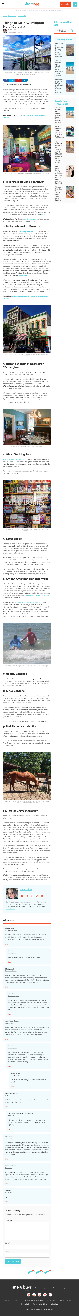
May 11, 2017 (8, 1168)
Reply (6, 944)
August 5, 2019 (9, 1023)
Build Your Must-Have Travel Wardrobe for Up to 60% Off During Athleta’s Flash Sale (59, 174)
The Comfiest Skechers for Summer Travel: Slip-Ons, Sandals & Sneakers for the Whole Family (58, 152)
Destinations (12, 16)
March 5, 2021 (12, 953)
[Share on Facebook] (6, 80)
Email (7, 1252)
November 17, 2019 (13, 996)
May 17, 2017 (8, 1138)
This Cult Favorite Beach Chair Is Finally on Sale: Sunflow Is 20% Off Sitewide (59, 68)
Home (5, 16)
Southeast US (22, 16)
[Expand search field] (75, 4)
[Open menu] (3, 4)
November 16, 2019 (11, 971)
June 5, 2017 (8, 1095)
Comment (9, 1221)
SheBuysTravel (35, 1309)
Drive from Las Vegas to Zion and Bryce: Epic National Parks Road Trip (59, 86)
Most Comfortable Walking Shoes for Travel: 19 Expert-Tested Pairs (59, 132)
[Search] (64, 1288)
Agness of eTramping (11, 1093)
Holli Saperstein (9, 969)
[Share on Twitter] (12, 80)
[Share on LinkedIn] (25, 80)
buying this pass (30, 219)
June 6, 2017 (11, 1116)
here (61, 10)
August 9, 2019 (12, 1048)
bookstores (22, 275)
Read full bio (10, 909)
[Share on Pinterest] (18, 80)
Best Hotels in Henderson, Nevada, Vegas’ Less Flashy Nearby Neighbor (59, 50)
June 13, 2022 (15, 1075)
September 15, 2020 (11, 930)
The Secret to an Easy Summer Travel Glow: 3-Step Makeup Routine (59, 193)
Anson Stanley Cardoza (12, 1021)
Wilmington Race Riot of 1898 (38, 595)
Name (7, 1243)
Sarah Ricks (13, 29)
